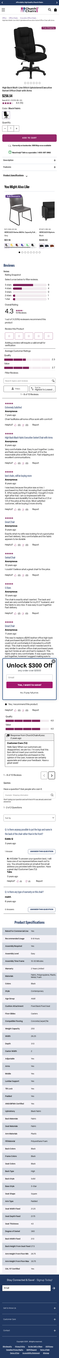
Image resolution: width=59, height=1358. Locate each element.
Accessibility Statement (31, 1353)
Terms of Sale (45, 1350)
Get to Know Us (9, 1308)
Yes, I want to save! (29, 685)
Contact (6, 1331)
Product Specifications (13, 176)
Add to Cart (29, 138)
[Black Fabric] (6, 115)
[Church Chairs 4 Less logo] (30, 10)
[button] (29, 53)
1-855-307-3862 (44, 153)
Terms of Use (14, 1353)
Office (4, 18)
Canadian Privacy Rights (14, 1350)
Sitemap (46, 1353)
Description (8, 160)
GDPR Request (31, 1350)
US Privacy (49, 1346)
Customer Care (9, 1319)
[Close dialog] (53, 661)
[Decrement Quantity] (5, 129)
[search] (49, 9)
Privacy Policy (20, 1346)
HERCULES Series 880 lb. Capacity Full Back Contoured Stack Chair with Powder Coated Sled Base (20, 232)
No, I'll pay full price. (29, 692)
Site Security (7, 1346)
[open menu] (3, 9)
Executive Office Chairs (28, 18)
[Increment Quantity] (16, 129)
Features (7, 167)
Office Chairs (13, 18)
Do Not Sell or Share (35, 1346)
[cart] (55, 11)
